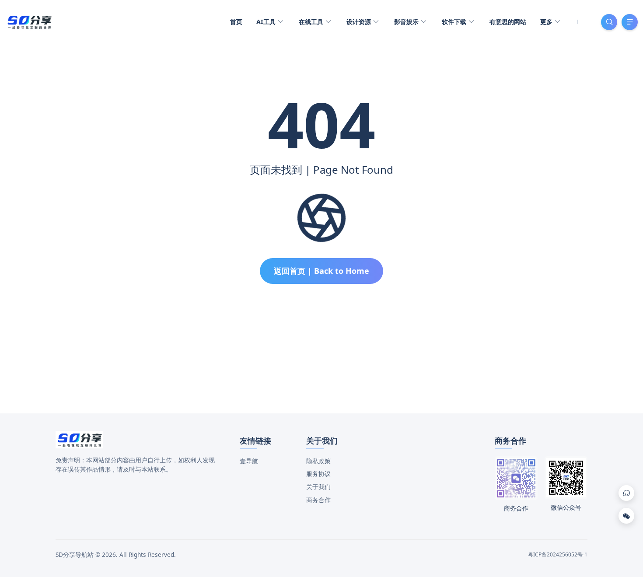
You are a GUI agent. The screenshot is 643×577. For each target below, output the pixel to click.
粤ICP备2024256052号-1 (557, 554)
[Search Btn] (609, 22)
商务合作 (318, 500)
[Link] (626, 493)
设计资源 (359, 21)
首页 (236, 21)
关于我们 (318, 487)
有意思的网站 (507, 21)
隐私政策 (318, 461)
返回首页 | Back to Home (321, 271)
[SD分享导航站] (29, 21)
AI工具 (266, 21)
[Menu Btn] (630, 22)
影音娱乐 (407, 21)
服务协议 (318, 473)
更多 (547, 21)
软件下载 (455, 21)
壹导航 (249, 461)
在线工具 (312, 21)
